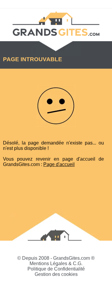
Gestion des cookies (56, 274)
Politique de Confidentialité (56, 268)
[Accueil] (56, 23)
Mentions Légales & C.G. (56, 263)
